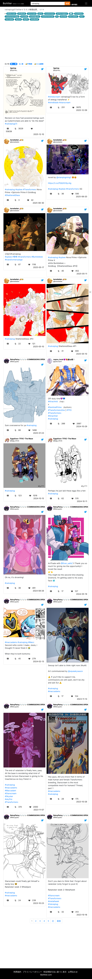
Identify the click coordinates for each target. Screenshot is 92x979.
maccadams (73, 16)
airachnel (63, 16)
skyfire (25, 19)
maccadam (9, 19)
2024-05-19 (81, 594)
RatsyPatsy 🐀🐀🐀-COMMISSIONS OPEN (27, 359)
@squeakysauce (75, 671)
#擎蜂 (14, 257)
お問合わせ (73, 972)
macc (82, 16)
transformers (49, 14)
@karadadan (14, 142)
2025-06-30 (38, 203)
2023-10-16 (82, 914)
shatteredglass (62, 14)
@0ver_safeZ (67, 563)
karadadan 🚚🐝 (17, 140)
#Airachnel (53, 416)
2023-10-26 (81, 801)
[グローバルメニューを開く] (86, 3)
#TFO (69, 410)
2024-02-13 (38, 661)
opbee (40, 14)
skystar (18, 19)
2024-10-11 (82, 501)
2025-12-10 (38, 134)
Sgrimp (13, 68)
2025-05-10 (38, 346)
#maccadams (11, 642)
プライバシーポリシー (32, 972)
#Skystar (9, 796)
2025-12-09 (81, 110)
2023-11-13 (82, 699)
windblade (21, 14)
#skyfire (8, 799)
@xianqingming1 (63, 177)
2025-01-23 (38, 433)
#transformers (72, 189)
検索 (67, 3)
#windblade (53, 102)
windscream (11, 14)
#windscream (54, 97)
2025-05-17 (38, 267)
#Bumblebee (37, 257)
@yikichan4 (57, 361)
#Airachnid (53, 401)
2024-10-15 (38, 498)
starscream (32, 14)
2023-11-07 (39, 810)
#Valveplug (53, 904)
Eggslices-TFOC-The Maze (21, 439)
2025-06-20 (81, 196)
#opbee (18, 189)
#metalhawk (53, 901)
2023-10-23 (38, 903)
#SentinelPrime (55, 407)
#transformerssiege (14, 259)
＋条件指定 (73, 4)
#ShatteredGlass (12, 195)
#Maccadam (10, 790)
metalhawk (34, 19)
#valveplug (10, 189)
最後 (59, 921)
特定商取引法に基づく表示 (54, 972)
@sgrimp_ (13, 70)
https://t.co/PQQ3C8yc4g (59, 183)
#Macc (31, 642)
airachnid (24, 16)
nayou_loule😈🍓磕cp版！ (64, 359)
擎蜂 (71, 14)
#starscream (64, 102)
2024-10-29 (81, 426)
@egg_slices (14, 441)
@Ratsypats (14, 361)
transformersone (48, 16)
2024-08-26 (38, 591)
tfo (57, 16)
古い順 (21, 64)
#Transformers (29, 189)
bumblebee (79, 14)
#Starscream (10, 793)
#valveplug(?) (11, 123)
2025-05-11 (82, 273)
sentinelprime (34, 16)
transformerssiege (12, 16)
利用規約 (17, 972)
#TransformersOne (56, 410)
